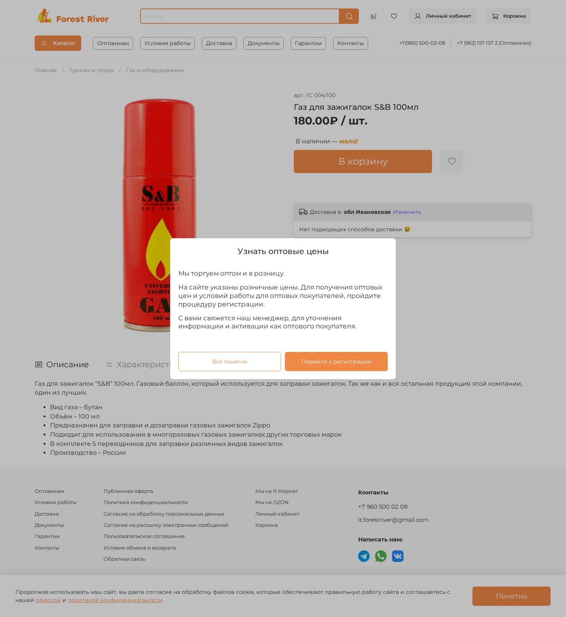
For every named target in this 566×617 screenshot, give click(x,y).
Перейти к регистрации (336, 361)
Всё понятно (229, 361)
